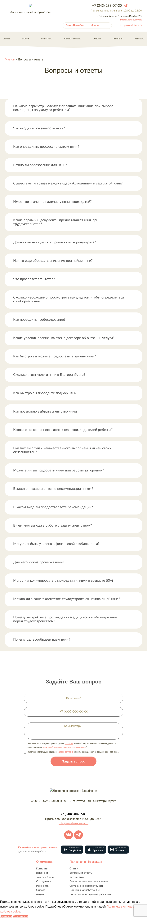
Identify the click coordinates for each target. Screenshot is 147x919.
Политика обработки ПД (84, 890)
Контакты (139, 39)
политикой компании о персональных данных (64, 747)
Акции (40, 894)
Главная (6, 39)
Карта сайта (76, 877)
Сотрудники (43, 881)
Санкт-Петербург (75, 25)
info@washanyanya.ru (131, 20)
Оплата (40, 890)
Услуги (25, 39)
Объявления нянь (72, 39)
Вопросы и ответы (80, 873)
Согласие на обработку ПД (86, 886)
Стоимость (46, 39)
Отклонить (20, 916)
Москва (95, 25)
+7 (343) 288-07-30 (107, 5)
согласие (69, 743)
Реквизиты (42, 886)
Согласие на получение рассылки (90, 894)
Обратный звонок (131, 25)
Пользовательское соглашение (88, 881)
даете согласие (66, 752)
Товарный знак (45, 877)
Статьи (73, 868)
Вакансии (118, 39)
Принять (6, 916)
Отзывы (97, 39)
